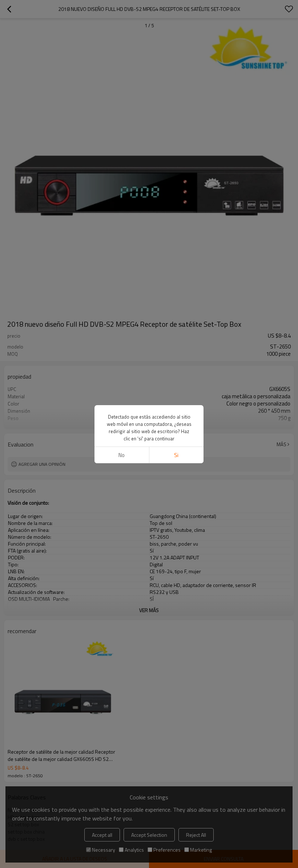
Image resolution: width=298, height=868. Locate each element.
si (176, 455)
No (121, 455)
